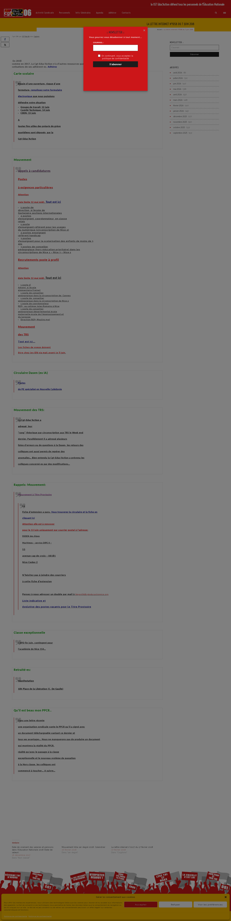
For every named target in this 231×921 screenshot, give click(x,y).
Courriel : (98, 42)
